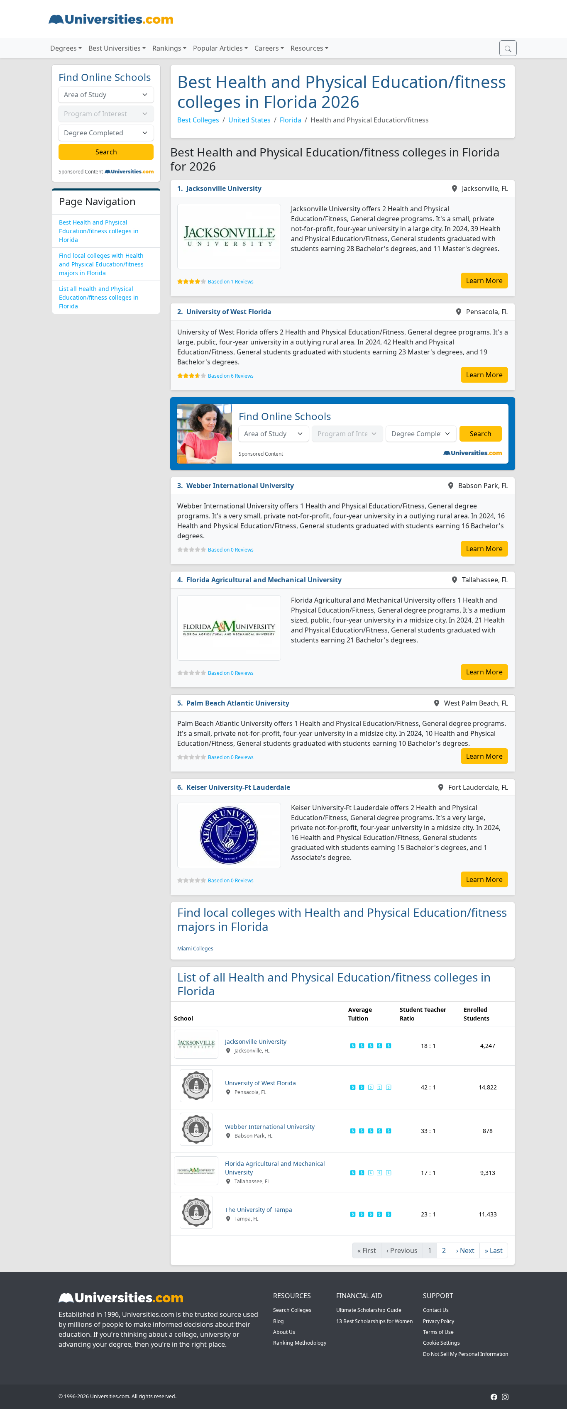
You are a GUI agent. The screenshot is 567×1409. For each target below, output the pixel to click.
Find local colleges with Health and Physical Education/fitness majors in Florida (101, 264)
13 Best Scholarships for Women (374, 1321)
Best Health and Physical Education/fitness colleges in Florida (99, 231)
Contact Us (436, 1310)
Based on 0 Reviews (231, 549)
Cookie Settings (441, 1342)
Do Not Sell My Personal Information (465, 1354)
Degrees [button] (63, 48)
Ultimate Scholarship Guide (368, 1310)
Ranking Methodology (299, 1342)
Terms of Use (438, 1332)
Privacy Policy (438, 1321)
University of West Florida (228, 311)
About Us (284, 1332)
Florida (290, 120)
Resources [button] (307, 48)
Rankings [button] (166, 48)
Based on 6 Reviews (231, 375)
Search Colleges (292, 1310)
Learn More (484, 280)
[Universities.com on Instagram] (505, 1396)
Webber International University (240, 485)
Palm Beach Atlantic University (237, 703)
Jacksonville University (224, 188)
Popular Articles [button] (218, 48)
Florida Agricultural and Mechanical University (264, 579)
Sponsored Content (81, 172)
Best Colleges (198, 120)
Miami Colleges (195, 948)
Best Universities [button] (114, 48)
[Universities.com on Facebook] (494, 1396)
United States (249, 120)
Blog (278, 1321)
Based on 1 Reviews (231, 281)
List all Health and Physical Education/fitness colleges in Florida (99, 297)
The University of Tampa (258, 1210)
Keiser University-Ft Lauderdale (238, 787)
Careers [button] (266, 48)
